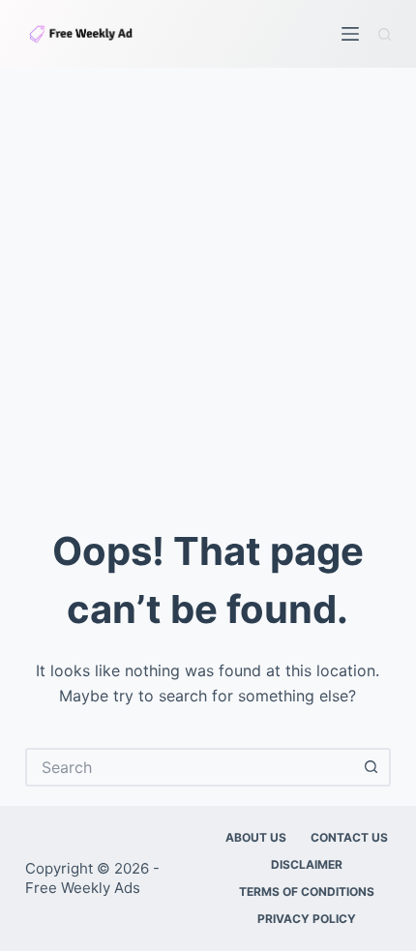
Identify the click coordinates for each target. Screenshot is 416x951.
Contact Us (349, 837)
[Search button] (371, 767)
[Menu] (350, 34)
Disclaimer (306, 864)
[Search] (384, 34)
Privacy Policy (306, 918)
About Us (255, 837)
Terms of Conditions (306, 891)
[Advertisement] (208, 285)
